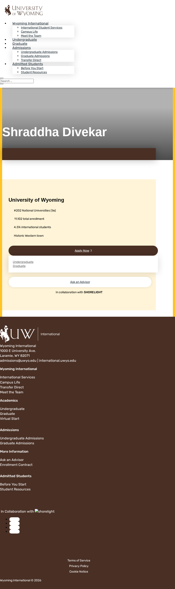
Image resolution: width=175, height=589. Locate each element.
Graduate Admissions (35, 56)
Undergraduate (24, 40)
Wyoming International (30, 23)
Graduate (19, 44)
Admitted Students (27, 64)
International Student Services (41, 27)
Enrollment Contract (16, 465)
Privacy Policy (79, 566)
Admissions (21, 48)
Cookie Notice (78, 571)
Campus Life (29, 32)
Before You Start (32, 68)
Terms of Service (78, 560)
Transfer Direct (31, 60)
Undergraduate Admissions (39, 52)
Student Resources (34, 72)
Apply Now (82, 250)
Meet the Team (31, 36)
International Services (17, 377)
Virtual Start (9, 419)
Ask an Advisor (80, 282)
